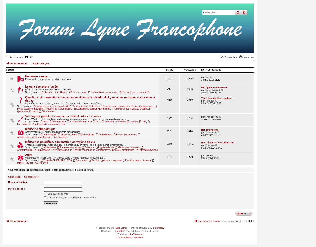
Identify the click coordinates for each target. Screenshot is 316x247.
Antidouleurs (61, 137)
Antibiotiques (50, 134)
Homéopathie (43, 150)
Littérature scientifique (54, 92)
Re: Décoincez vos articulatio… (219, 142)
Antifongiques (88, 134)
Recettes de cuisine (70, 147)
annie (208, 155)
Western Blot (59, 121)
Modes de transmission (59, 108)
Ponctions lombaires (115, 121)
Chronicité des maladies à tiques (131, 108)
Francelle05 (211, 117)
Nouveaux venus (36, 76)
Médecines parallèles (129, 147)
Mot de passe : (16, 189)
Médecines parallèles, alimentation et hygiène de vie (60, 141)
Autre (28, 154)
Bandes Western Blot (81, 121)
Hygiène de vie (106, 147)
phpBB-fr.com (135, 234)
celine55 (210, 100)
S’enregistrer (31, 176)
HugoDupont (212, 90)
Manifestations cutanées (117, 106)
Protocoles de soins (126, 134)
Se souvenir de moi (57, 193)
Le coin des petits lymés (41, 86)
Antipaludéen (105, 134)
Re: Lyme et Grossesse (214, 87)
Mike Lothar (121, 228)
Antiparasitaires (69, 134)
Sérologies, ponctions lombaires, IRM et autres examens (63, 116)
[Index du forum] (229, 46)
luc (207, 77)
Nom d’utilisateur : (18, 182)
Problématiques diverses (138, 160)
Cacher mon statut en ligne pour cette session (71, 197)
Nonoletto (211, 132)
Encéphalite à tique (143, 106)
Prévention (81, 160)
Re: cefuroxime (209, 129)
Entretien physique (148, 150)
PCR (98, 121)
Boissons (89, 147)
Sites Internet (48, 111)
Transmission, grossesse (104, 92)
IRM (144, 121)
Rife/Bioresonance (82, 150)
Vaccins (95, 160)
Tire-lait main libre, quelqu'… (217, 98)
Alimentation (49, 147)
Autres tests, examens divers (49, 124)
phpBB (120, 231)
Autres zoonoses (112, 160)
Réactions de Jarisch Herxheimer (92, 108)
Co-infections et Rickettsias (86, 106)
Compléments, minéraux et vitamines (115, 150)
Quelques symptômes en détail (51, 106)
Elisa (45, 121)
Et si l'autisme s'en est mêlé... (136, 92)
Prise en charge (78, 92)
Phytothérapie (61, 150)
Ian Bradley (158, 228)
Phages (134, 121)
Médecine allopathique (40, 129)
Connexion (14, 176)
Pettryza (210, 145)
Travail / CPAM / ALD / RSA (57, 160)
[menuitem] (29, 57)
